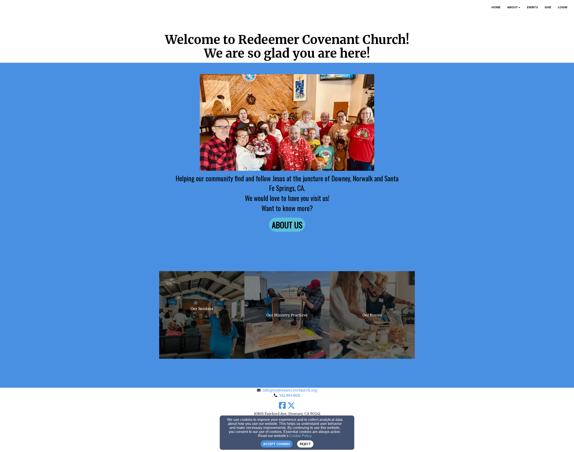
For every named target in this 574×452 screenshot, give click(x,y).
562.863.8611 (289, 395)
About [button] (512, 7)
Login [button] (562, 7)
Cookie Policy (300, 436)
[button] (287, 225)
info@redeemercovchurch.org (289, 390)
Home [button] (495, 7)
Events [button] (532, 7)
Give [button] (548, 7)
